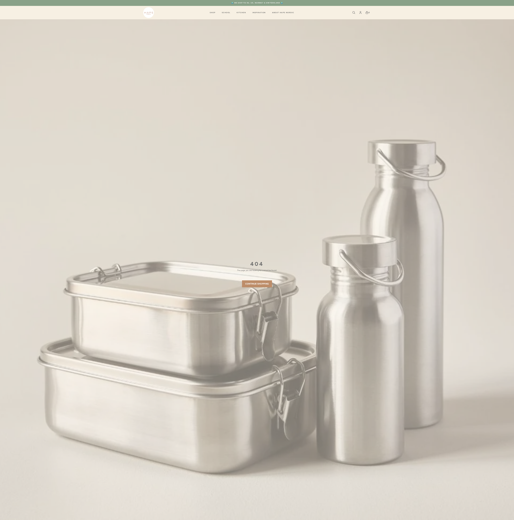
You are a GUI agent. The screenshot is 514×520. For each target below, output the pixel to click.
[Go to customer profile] (360, 12)
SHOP (212, 13)
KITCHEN (241, 13)
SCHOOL (226, 13)
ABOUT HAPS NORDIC (283, 13)
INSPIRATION (259, 13)
